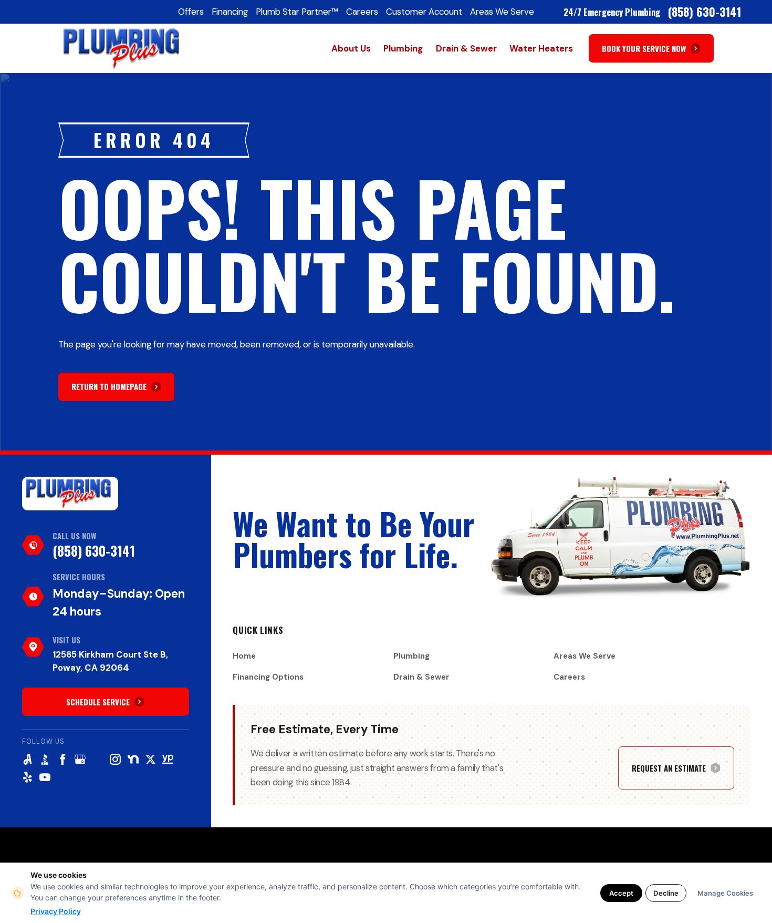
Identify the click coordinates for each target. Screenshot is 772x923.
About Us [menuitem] (351, 48)
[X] (150, 759)
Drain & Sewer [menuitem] (466, 48)
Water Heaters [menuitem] (541, 48)
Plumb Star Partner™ (297, 11)
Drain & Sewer (421, 677)
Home (244, 656)
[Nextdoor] (133, 759)
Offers (191, 11)
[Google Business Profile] (80, 759)
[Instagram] (115, 759)
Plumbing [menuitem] (403, 48)
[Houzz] (97, 759)
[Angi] (27, 759)
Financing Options (268, 677)
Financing (230, 11)
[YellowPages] (167, 759)
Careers (362, 11)
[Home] (70, 493)
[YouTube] (44, 777)
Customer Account (424, 11)
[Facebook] (62, 759)
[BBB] (44, 759)
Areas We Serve (502, 11)
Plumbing (411, 656)
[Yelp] (27, 777)
